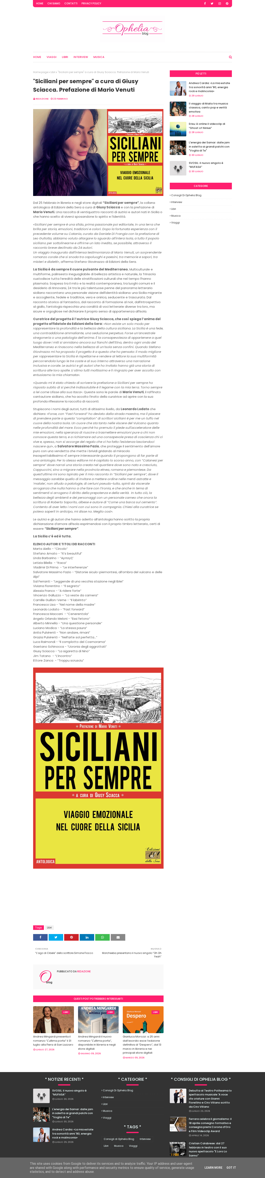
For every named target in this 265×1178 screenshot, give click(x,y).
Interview (176, 202)
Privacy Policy (91, 3)
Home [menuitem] (37, 57)
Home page (40, 72)
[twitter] (212, 3)
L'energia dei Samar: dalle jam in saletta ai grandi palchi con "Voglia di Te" (209, 146)
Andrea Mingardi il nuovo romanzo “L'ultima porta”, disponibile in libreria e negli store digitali (97, 1043)
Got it (231, 1167)
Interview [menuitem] (80, 57)
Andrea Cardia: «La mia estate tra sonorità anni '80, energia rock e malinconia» (209, 87)
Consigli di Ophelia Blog (186, 195)
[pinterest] (227, 3)
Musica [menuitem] (98, 57)
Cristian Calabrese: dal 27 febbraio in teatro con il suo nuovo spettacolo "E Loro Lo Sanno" (208, 1149)
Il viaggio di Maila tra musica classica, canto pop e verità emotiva (208, 108)
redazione (42, 98)
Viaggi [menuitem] (52, 57)
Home (39, 3)
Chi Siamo (53, 3)
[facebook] (205, 3)
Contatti (70, 3)
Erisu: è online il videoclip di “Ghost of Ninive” (207, 126)
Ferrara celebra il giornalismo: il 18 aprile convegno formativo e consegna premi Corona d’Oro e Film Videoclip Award (210, 1125)
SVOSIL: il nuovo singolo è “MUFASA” (206, 165)
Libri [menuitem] (65, 57)
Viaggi (175, 222)
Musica (176, 215)
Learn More (213, 1167)
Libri (53, 72)
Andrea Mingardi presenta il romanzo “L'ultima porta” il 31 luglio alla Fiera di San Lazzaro (53, 1041)
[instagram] (219, 3)
